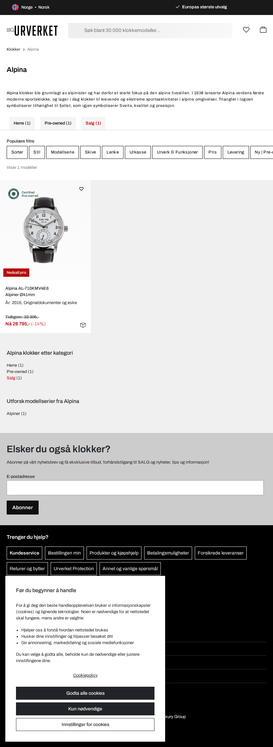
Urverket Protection (74, 568)
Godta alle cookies (85, 693)
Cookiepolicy (85, 675)
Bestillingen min (64, 553)
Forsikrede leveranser (221, 553)
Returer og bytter (27, 568)
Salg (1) (93, 123)
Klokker (13, 49)
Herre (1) (22, 123)
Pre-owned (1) (58, 123)
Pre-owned (17, 371)
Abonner (22, 507)
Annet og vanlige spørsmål (130, 568)
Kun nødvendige (85, 708)
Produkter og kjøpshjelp (114, 553)
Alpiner (13, 413)
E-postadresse (21, 476)
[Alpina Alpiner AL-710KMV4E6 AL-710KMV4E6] (45, 230)
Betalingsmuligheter (168, 553)
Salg (11, 378)
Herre (12, 365)
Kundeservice (24, 553)
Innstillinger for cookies (85, 724)
